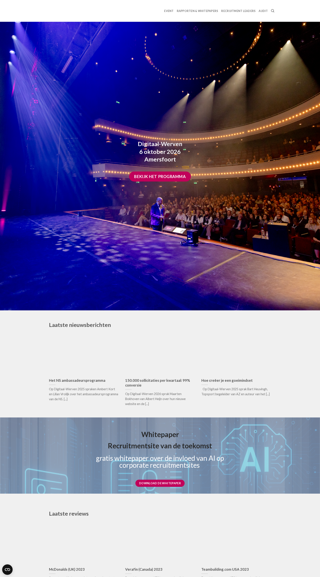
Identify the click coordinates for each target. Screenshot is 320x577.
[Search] (272, 11)
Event (168, 11)
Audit (263, 11)
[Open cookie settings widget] (7, 569)
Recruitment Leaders (238, 11)
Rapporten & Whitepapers (197, 11)
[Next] (277, 365)
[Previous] (43, 365)
